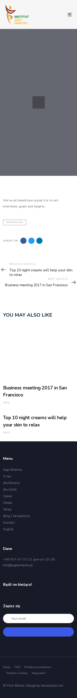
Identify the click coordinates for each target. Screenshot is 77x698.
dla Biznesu (11, 483)
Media (7, 502)
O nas (7, 476)
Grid (6, 402)
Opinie (7, 496)
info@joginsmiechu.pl (18, 565)
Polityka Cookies (17, 673)
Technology (14, 222)
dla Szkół (10, 489)
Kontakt (9, 522)
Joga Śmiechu (12, 469)
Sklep (7, 509)
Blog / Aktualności (16, 516)
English (8, 529)
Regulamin (39, 673)
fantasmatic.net (52, 685)
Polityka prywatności (37, 667)
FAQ (17, 667)
